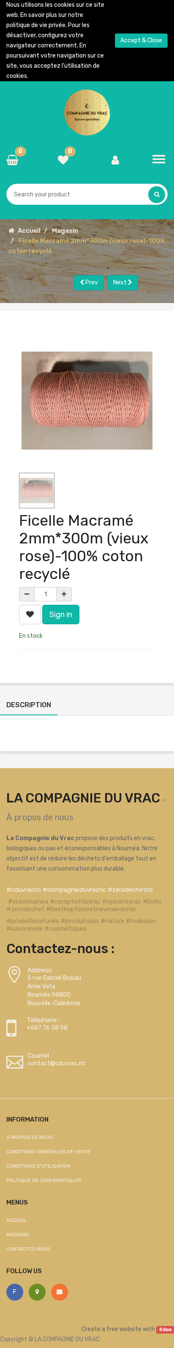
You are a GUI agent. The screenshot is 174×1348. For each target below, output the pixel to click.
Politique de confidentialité (44, 1180)
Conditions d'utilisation (38, 1166)
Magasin (65, 230)
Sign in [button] (60, 614)
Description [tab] (28, 705)
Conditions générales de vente (48, 1152)
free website (123, 1329)
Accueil (29, 230)
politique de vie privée (35, 25)
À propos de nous (39, 817)
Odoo (165, 1329)
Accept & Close (141, 40)
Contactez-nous (28, 1249)
